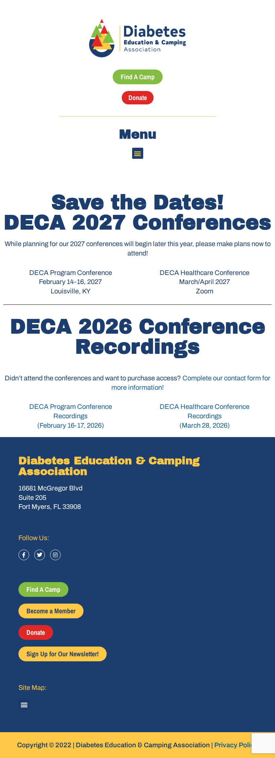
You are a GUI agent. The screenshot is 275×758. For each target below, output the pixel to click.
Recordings (70, 416)
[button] (137, 153)
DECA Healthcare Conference (205, 406)
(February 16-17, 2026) (70, 425)
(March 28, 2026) (204, 425)
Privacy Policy (236, 745)
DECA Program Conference (70, 406)
